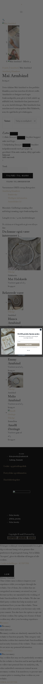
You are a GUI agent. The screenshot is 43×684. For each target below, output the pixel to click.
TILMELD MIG (28, 344)
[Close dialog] (41, 329)
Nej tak (28, 350)
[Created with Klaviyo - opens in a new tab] (21, 355)
